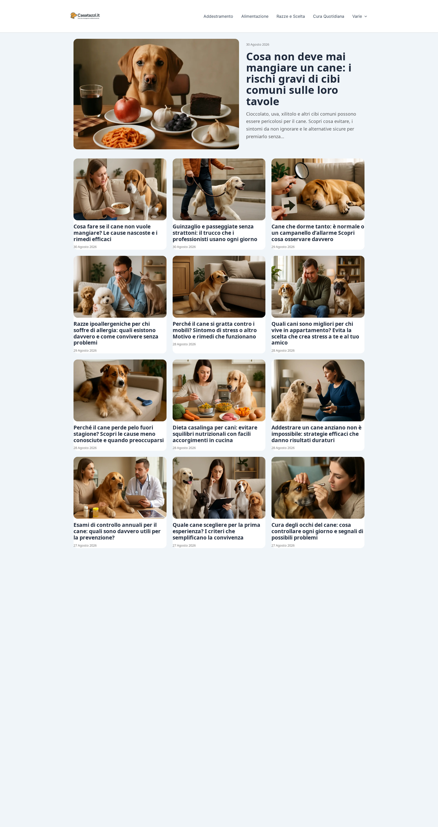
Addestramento (218, 16)
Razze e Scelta (291, 16)
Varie (357, 16)
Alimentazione (254, 16)
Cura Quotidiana (328, 16)
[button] (364, 16)
